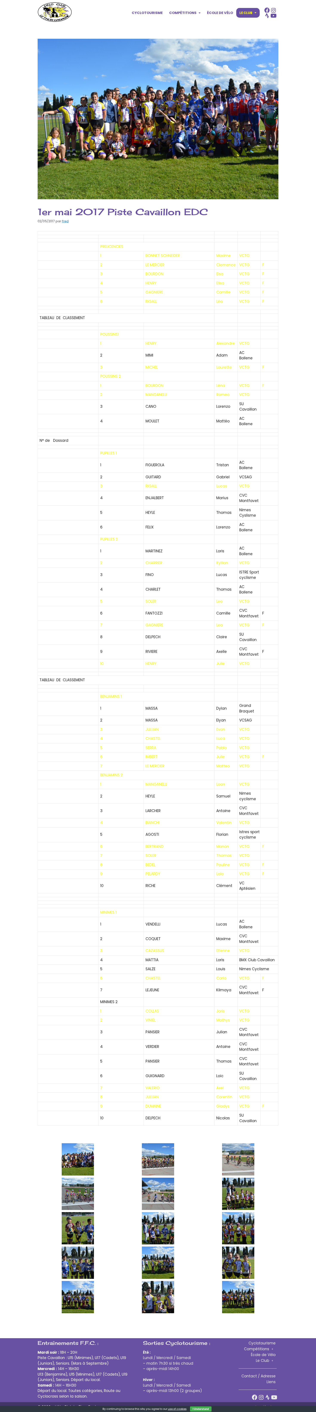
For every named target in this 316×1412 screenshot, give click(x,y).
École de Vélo (220, 12)
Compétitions (182, 12)
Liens (271, 1381)
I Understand (201, 1408)
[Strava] (267, 15)
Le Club (245, 13)
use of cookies (177, 1409)
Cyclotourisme (147, 12)
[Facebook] (267, 10)
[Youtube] (273, 15)
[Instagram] (273, 10)
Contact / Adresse (258, 1376)
